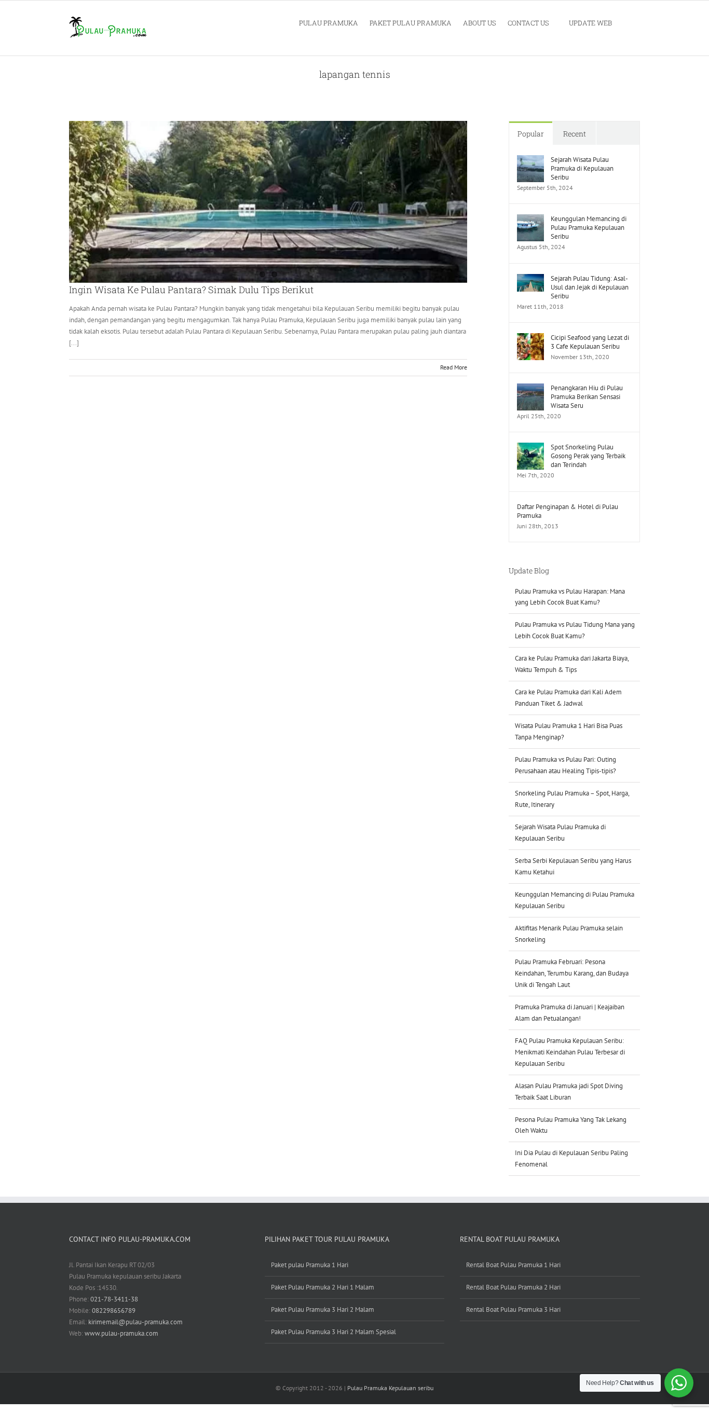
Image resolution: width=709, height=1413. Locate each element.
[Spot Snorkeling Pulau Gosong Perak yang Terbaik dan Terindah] (530, 448)
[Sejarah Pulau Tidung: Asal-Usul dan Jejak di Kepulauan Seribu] (530, 279)
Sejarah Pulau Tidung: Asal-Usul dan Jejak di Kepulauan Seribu (590, 287)
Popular (530, 134)
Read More (453, 367)
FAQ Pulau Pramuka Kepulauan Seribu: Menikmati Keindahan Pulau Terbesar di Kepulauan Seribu (570, 1052)
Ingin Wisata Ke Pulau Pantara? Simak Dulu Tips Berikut (191, 289)
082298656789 (113, 1310)
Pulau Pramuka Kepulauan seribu (390, 1388)
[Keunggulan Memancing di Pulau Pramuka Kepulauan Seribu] (530, 219)
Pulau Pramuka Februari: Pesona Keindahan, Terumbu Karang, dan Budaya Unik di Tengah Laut (572, 973)
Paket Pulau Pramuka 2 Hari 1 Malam (322, 1287)
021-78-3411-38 (114, 1299)
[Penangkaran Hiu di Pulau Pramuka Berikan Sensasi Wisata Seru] (530, 389)
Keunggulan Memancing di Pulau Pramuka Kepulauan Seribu (588, 227)
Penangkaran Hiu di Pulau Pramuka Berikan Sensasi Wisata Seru (587, 396)
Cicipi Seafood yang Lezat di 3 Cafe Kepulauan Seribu (590, 342)
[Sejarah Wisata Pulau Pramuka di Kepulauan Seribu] (530, 160)
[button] (626, 22)
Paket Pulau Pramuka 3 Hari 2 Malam (322, 1309)
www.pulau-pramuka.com (121, 1333)
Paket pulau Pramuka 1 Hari (309, 1264)
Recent (574, 134)
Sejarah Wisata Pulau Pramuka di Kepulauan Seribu (582, 168)
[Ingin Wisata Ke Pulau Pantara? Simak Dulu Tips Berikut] (268, 202)
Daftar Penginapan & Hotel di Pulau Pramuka (567, 511)
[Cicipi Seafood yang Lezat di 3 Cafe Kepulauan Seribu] (530, 338)
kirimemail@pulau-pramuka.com (135, 1322)
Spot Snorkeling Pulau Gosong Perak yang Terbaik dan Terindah (588, 456)
